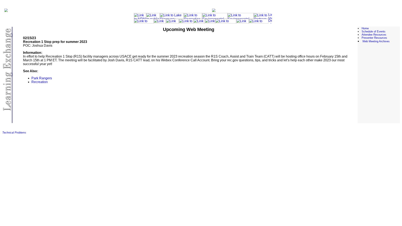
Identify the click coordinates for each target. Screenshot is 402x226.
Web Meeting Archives (376, 41)
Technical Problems (14, 132)
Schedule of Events (373, 31)
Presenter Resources (374, 37)
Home (365, 28)
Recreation (39, 82)
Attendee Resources (374, 34)
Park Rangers (41, 78)
